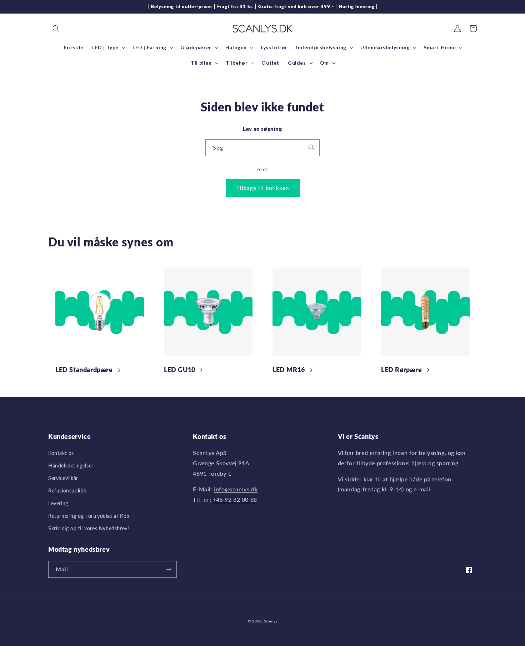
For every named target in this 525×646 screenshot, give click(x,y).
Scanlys (270, 621)
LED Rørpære (401, 370)
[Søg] (311, 147)
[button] (56, 28)
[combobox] (262, 148)
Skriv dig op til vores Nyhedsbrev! (88, 528)
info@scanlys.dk (236, 489)
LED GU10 (179, 370)
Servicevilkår (63, 478)
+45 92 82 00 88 (235, 499)
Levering (58, 503)
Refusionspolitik (67, 490)
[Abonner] (168, 569)
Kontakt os (61, 453)
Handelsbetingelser (71, 465)
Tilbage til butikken (262, 188)
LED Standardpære (84, 370)
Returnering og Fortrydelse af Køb (89, 516)
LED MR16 (288, 370)
